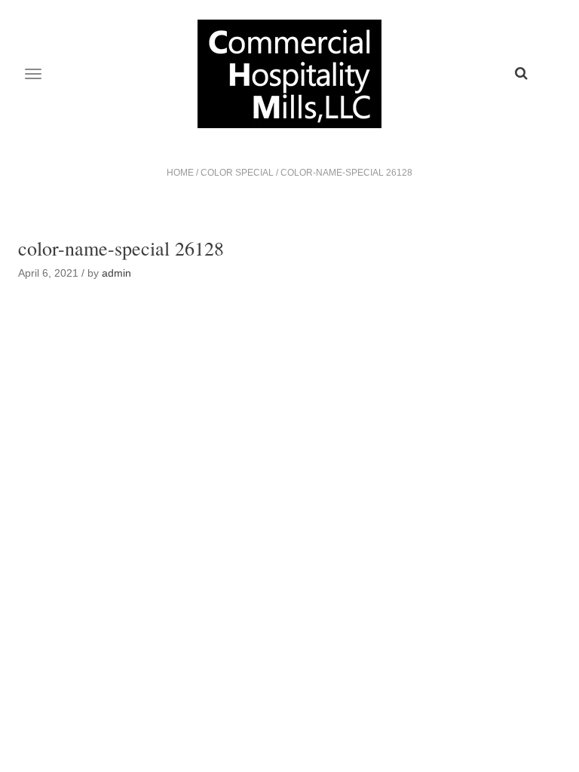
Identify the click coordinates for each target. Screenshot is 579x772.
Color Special (237, 172)
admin (116, 273)
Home (180, 172)
